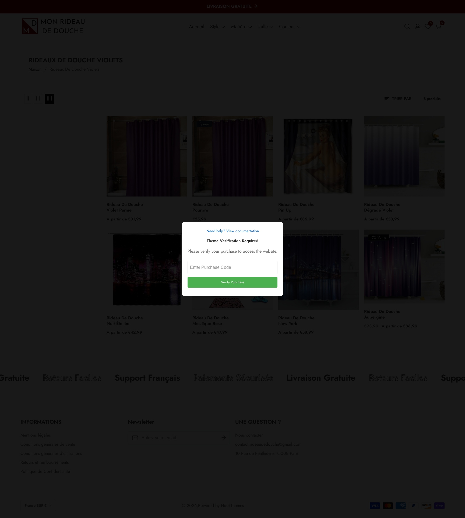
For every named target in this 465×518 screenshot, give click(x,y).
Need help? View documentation (232, 231)
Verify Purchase (232, 282)
